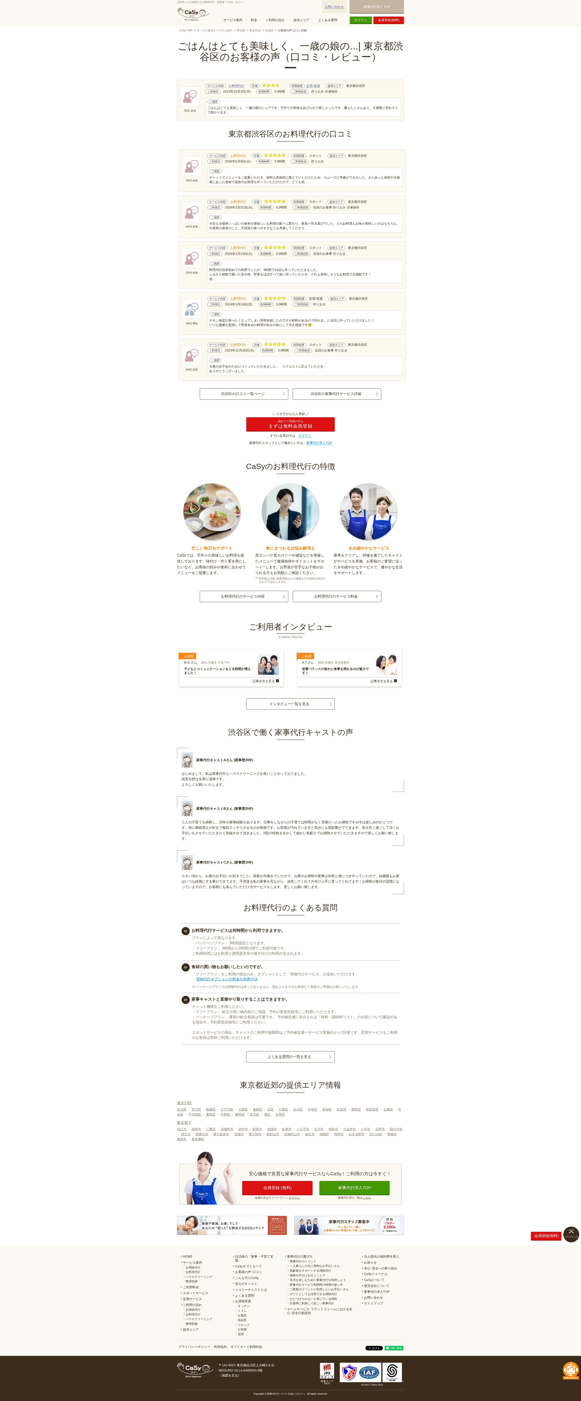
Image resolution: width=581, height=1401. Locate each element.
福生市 (310, 1134)
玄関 (241, 1334)
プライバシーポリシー (194, 1347)
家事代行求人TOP (319, 443)
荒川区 (196, 1109)
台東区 (388, 1109)
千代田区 (194, 1114)
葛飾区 (257, 1109)
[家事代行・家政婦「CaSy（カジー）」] (194, 14)
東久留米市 (221, 1134)
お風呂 (242, 1315)
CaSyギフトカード (248, 1266)
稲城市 (272, 1129)
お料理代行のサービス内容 (243, 596)
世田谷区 (372, 1109)
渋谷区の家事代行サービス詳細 (335, 394)
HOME (187, 1256)
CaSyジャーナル (376, 1274)
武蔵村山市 (292, 1134)
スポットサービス (195, 1293)
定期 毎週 (313, 86)
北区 (270, 1109)
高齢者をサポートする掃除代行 (310, 1270)
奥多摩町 (198, 1139)
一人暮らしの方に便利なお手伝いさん (315, 1266)
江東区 (283, 1109)
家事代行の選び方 (300, 1256)
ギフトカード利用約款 (246, 1347)
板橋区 (211, 1109)
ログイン (361, 20)
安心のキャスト (246, 1284)
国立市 (186, 1134)
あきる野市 (356, 1134)
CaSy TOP (185, 30)
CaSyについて (374, 1280)
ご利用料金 (191, 1287)
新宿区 (327, 1109)
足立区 (182, 1109)
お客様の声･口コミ (248, 1272)
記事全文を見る (264, 681)
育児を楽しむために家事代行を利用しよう (318, 1280)
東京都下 (184, 1123)
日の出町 (375, 1134)
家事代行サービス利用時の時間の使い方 (316, 1284)
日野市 (380, 1129)
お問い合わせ (334, 7)
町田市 (257, 1129)
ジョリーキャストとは (251, 1289)
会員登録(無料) (388, 20)
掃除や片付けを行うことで (307, 1275)
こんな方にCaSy (247, 1278)
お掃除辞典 (243, 1301)
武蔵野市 (227, 1129)
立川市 (319, 1129)
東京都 (241, 30)
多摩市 (286, 1129)
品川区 (298, 1109)
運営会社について (376, 1286)
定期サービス (192, 1299)
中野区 (225, 1114)
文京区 (254, 1114)
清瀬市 (239, 1134)
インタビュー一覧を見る (289, 704)
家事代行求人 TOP (377, 7)
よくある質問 (327, 20)
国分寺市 (396, 1129)
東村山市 (272, 1134)
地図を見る (230, 1375)
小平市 (365, 1129)
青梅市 (392, 1134)
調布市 (196, 1129)
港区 (267, 1114)
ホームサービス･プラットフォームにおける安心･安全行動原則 (319, 1311)
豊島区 (211, 1114)
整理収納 (191, 1281)
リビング (244, 1325)
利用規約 (220, 1347)
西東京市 (202, 1134)
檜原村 (182, 1139)
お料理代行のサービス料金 (336, 596)
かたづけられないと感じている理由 (313, 1298)
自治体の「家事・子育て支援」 (254, 1258)
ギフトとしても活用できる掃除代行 (313, 1294)
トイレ (242, 1311)
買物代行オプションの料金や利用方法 (227, 979)
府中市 (243, 1129)
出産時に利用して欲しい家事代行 (312, 1303)
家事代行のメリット (303, 1261)
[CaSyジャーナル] (232, 1225)
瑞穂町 (324, 1134)
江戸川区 (227, 1109)
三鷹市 (211, 1129)
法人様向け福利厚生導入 (381, 1256)
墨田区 (356, 1109)
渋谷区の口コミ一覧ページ (243, 394)
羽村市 (339, 1134)
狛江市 (182, 1129)
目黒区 (280, 1114)
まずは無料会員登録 (290, 424)
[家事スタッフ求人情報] (349, 1225)
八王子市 (302, 1129)
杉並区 (341, 1109)
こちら (367, 1197)
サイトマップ (373, 1303)
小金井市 (349, 1129)
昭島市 (333, 1129)
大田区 (243, 1109)
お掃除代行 (193, 1267)
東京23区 (255, 30)
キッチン (244, 1306)
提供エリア (301, 20)
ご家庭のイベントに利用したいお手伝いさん (319, 1289)
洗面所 (242, 1320)
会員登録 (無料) (277, 1187)
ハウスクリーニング (199, 1276)
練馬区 (240, 1114)
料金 (254, 20)
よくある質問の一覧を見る (289, 1057)
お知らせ (370, 1262)
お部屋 (242, 1329)
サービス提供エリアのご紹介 (214, 30)
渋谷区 (269, 30)
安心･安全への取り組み (380, 1268)
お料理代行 (236, 86)
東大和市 (255, 1134)
